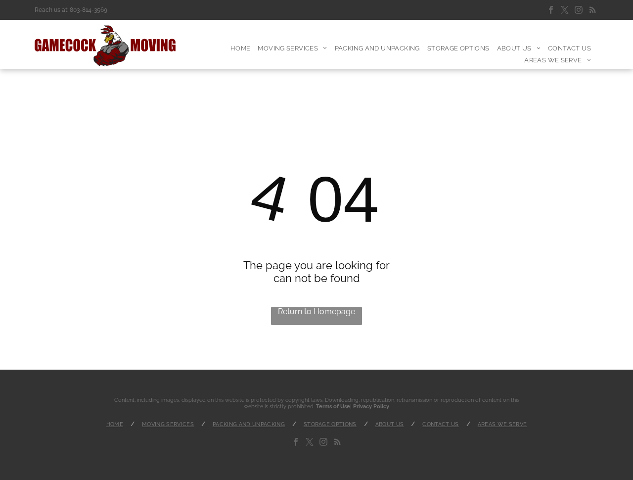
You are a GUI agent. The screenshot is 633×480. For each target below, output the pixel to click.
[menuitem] (244, 48)
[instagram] (579, 11)
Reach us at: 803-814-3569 (71, 9)
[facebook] (551, 11)
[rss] (592, 11)
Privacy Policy (371, 406)
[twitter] (565, 11)
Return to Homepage (316, 311)
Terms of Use (333, 406)
